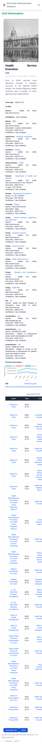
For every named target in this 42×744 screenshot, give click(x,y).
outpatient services (19, 233)
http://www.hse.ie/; (12, 183)
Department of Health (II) (22, 193)
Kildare (16, 204)
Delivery (18, 150)
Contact (16, 741)
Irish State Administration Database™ (21, 735)
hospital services (18, 246)
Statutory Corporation (24, 136)
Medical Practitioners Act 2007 (13, 571)
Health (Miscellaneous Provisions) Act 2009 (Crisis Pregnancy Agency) (13, 502)
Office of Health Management (13, 617)
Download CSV (11, 730)
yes (11, 301)
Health (21, 163)
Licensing (8, 741)
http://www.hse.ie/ (12, 113)
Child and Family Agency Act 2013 (13, 698)
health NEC (16, 288)
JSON (23, 730)
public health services (20, 259)
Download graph (30, 384)
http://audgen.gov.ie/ (13, 320)
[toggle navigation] (39, 5)
